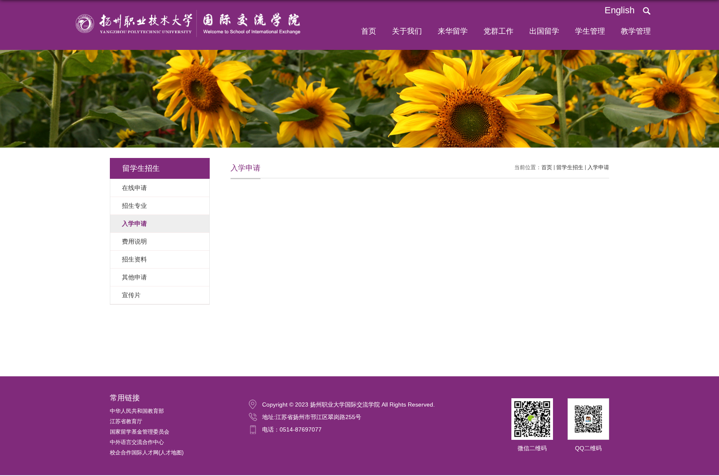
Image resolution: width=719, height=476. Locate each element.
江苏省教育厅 (126, 421)
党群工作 (498, 31)
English (620, 10)
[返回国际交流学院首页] (184, 11)
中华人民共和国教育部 (137, 411)
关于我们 (407, 31)
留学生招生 (569, 167)
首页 (368, 31)
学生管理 (590, 31)
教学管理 (636, 31)
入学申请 (598, 167)
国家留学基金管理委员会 (139, 432)
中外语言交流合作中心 (137, 442)
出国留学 (544, 31)
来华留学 (453, 31)
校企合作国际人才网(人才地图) (146, 452)
